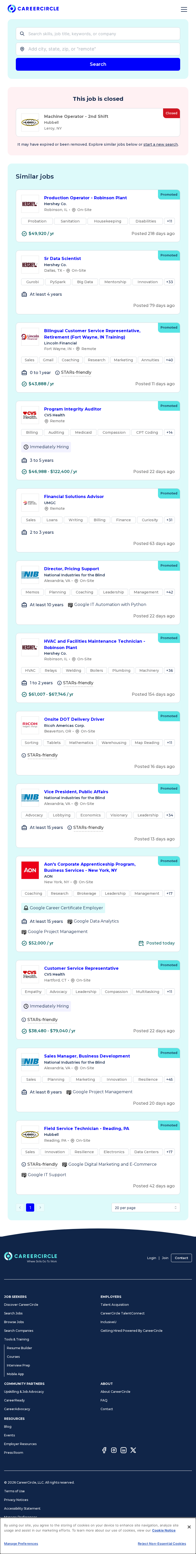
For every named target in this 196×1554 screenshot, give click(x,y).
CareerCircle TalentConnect (123, 1313)
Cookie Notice (164, 1530)
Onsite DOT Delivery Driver (74, 719)
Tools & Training (16, 1339)
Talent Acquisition (115, 1305)
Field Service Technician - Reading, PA (86, 1128)
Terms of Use (14, 1491)
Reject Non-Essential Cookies (162, 1543)
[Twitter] (133, 1451)
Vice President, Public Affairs (76, 791)
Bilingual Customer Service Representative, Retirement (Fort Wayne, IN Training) (92, 334)
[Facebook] (104, 1451)
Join (165, 1258)
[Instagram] (113, 1451)
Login (151, 1258)
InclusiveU (108, 1322)
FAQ (104, 1400)
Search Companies (18, 1331)
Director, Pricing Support (71, 568)
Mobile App (15, 1374)
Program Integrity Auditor (72, 409)
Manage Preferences (20, 1517)
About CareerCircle (115, 1392)
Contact (181, 1258)
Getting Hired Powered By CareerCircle (132, 1331)
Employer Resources (20, 1444)
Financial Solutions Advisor (74, 496)
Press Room (13, 1452)
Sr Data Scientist (62, 258)
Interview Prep (18, 1365)
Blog (7, 1426)
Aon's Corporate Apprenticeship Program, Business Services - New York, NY (90, 867)
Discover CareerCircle (21, 1305)
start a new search (160, 144)
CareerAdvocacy (17, 1409)
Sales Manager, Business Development (87, 1056)
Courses (13, 1357)
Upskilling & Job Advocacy (24, 1392)
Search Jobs (13, 1313)
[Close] (189, 1527)
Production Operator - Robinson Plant (85, 197)
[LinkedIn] (123, 1451)
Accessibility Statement (22, 1508)
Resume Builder (19, 1348)
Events (9, 1435)
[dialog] (98, 1536)
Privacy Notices (16, 1500)
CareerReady (14, 1400)
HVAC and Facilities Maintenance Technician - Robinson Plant (94, 644)
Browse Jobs (14, 1322)
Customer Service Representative (81, 968)
